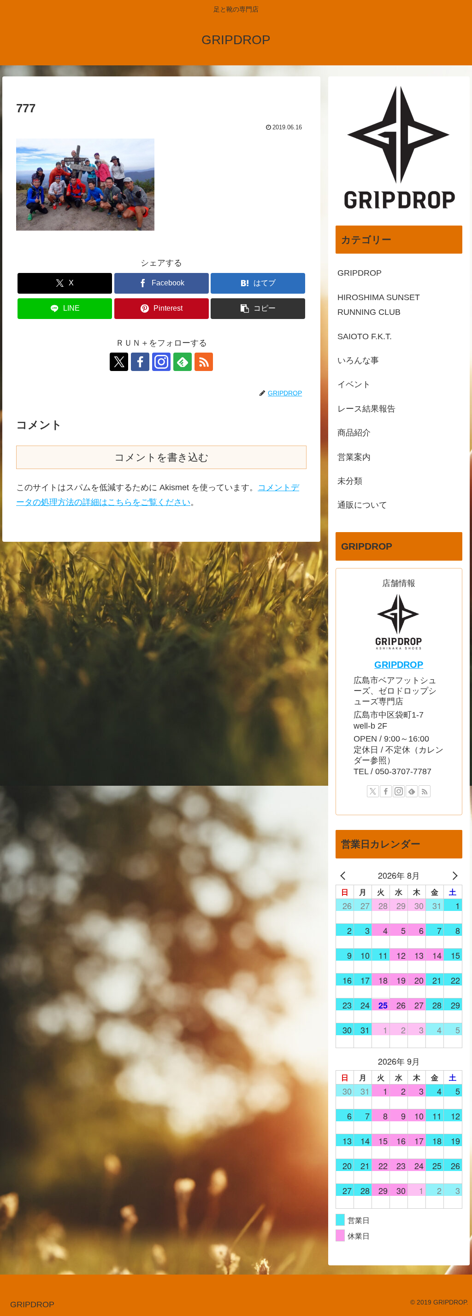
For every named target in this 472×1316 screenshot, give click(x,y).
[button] (258, 308)
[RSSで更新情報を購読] (204, 362)
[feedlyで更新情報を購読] (182, 362)
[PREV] (344, 875)
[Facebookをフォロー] (140, 362)
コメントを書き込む (161, 457)
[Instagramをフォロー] (161, 362)
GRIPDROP (398, 665)
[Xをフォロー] (119, 362)
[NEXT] (453, 875)
